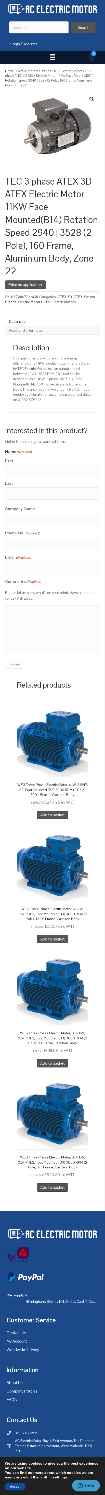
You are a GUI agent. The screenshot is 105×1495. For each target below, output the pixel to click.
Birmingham (35, 1301)
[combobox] (39, 27)
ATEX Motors (84, 296)
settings (60, 1477)
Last (9, 483)
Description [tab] (18, 321)
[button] (83, 27)
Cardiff (82, 1301)
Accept (15, 1486)
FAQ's (12, 1399)
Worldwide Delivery (23, 1349)
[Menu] (52, 57)
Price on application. (25, 284)
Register (30, 44)
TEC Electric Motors (68, 71)
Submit (14, 664)
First (9, 460)
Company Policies (22, 1391)
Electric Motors (27, 71)
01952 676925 (26, 1433)
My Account (17, 1341)
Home (9, 71)
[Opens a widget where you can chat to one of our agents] (86, 1486)
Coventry (95, 1301)
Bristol (70, 1301)
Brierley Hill (55, 1301)
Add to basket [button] (52, 815)
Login (15, 44)
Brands (46, 71)
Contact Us (16, 1332)
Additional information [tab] (27, 330)
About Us (15, 1382)
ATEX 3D (64, 296)
